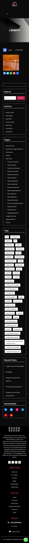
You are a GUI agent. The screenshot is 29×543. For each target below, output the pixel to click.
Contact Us (14, 509)
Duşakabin (9, 372)
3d (6, 237)
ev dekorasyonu (10, 261)
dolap (18, 253)
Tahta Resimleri (12, 206)
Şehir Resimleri (11, 194)
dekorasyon (9, 253)
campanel (20, 249)
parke (21, 297)
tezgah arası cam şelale (12, 347)
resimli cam (18, 301)
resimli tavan (9, 313)
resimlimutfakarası (11, 309)
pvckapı (8, 301)
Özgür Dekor (14, 429)
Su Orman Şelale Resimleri (15, 203)
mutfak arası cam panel (12, 285)
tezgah (8, 329)
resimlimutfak (10, 305)
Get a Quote (14, 503)
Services (14, 500)
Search (21, 98)
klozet (19, 269)
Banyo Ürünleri (10, 146)
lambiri (8, 273)
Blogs (14, 481)
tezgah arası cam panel (12, 333)
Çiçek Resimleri (11, 210)
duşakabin (9, 257)
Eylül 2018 (9, 119)
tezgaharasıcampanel (12, 337)
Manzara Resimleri (12, 181)
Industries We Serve (14, 506)
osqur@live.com (16, 531)
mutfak (16, 277)
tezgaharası (17, 329)
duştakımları (19, 257)
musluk (8, 277)
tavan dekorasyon (11, 321)
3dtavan (8, 241)
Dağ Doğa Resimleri (13, 213)
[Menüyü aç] (8, 14)
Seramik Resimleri (12, 200)
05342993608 (15, 522)
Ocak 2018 (9, 132)
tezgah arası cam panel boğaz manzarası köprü (14, 342)
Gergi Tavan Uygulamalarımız (14, 149)
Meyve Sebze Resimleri (14, 190)
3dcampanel (15, 237)
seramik (19, 313)
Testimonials (14, 487)
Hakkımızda (9, 152)
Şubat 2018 (9, 128)
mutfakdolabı (9, 293)
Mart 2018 (9, 125)
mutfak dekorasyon (11, 289)
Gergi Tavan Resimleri (13, 168)
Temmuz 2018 (10, 122)
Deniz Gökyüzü (11, 165)
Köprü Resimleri (12, 178)
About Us (14, 472)
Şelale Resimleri (12, 197)
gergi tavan (9, 265)
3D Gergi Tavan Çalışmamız (14, 387)
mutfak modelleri (11, 297)
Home (14, 497)
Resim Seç (9, 158)
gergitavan (20, 265)
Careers (14, 478)
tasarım (8, 317)
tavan (16, 317)
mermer (16, 273)
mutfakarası (9, 281)
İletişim (8, 155)
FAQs (14, 512)
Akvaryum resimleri (13, 162)
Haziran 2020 (10, 112)
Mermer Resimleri (12, 184)
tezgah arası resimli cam (13, 351)
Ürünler (8, 222)
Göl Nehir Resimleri (13, 171)
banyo (18, 245)
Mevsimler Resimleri (13, 187)
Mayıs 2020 (9, 116)
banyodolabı (9, 249)
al (15, 241)
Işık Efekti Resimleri (13, 174)
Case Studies (14, 484)
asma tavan (9, 245)
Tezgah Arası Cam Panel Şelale (15, 366)
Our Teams (14, 475)
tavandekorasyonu (11, 325)
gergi (20, 261)
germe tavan (9, 269)
